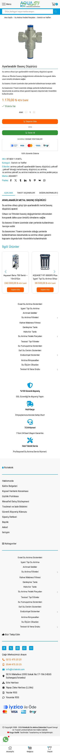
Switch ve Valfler (44, 17)
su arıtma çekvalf (10, 172)
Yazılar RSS (11, 692)
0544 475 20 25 (13, 664)
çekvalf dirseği (9, 169)
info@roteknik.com (15, 669)
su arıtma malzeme (28, 172)
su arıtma (42, 169)
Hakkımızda (8, 481)
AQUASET (13, 176)
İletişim (5, 532)
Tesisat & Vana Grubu (30, 369)
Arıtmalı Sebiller (30, 313)
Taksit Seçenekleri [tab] (26, 193)
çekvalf (54, 166)
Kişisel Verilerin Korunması (15, 491)
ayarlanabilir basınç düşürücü (37, 166)
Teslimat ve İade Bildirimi (14, 506)
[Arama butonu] (55, 11)
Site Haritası (12, 682)
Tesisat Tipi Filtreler (30, 341)
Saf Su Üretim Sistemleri (30, 350)
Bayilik (5, 522)
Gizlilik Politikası (10, 496)
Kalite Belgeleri (9, 486)
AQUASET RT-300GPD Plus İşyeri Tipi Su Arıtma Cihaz (45, 277)
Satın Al (31, 133)
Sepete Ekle (31, 121)
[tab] (8, 193)
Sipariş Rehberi (9, 517)
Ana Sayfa (8, 17)
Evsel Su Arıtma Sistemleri (30, 304)
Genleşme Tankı (30, 327)
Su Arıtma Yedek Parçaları (25, 17)
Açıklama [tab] (8, 193)
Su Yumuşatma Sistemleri (30, 346)
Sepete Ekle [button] (15, 290)
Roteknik (8, 467)
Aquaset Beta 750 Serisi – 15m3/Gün (15, 277)
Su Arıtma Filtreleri (30, 317)
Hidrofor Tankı (30, 332)
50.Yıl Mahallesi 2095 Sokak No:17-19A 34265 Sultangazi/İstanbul (28, 676)
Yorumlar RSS (12, 697)
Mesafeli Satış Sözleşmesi (15, 501)
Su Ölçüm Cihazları (30, 365)
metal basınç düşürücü (26, 169)
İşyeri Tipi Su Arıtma (30, 308)
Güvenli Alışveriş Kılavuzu (14, 511)
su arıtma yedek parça (47, 172)
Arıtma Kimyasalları (30, 360)
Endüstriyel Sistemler (30, 355)
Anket (5, 527)
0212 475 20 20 (13, 659)
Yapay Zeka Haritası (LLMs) (19, 687)
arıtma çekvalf (17, 166)
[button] (5, 271)
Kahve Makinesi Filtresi (30, 322)
